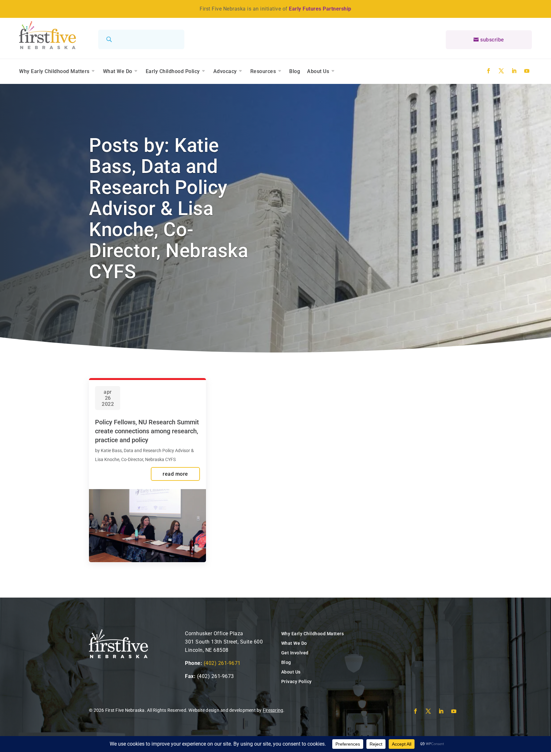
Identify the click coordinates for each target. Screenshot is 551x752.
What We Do (117, 71)
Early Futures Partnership (320, 9)
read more (175, 474)
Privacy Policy (296, 681)
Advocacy (225, 71)
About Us (318, 71)
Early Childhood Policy (173, 71)
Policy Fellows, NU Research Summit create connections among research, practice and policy (147, 431)
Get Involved (295, 652)
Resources (263, 71)
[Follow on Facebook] (488, 71)
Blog (294, 71)
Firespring (273, 710)
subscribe (492, 40)
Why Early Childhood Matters (54, 71)
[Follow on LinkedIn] (514, 71)
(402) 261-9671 (222, 663)
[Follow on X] (501, 71)
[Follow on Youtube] (527, 71)
